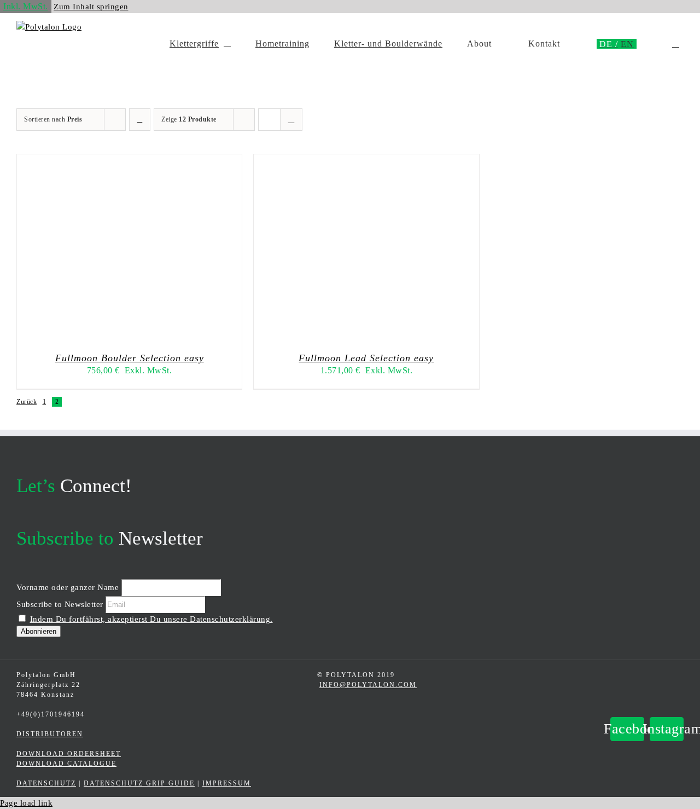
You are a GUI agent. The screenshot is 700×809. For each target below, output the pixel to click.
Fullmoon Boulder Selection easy (129, 358)
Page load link (26, 803)
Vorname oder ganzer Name (67, 587)
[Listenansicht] (291, 119)
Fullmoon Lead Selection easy (366, 358)
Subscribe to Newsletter (59, 604)
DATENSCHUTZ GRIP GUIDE (139, 783)
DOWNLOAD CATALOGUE (66, 763)
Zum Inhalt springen (91, 6)
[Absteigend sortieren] (139, 119)
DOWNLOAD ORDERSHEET (68, 754)
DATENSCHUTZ (46, 783)
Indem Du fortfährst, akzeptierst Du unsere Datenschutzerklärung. (151, 619)
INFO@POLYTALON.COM (368, 685)
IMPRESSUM (226, 783)
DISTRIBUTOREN (49, 734)
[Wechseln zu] (609, 43)
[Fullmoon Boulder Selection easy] (153, 336)
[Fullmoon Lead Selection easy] (390, 336)
